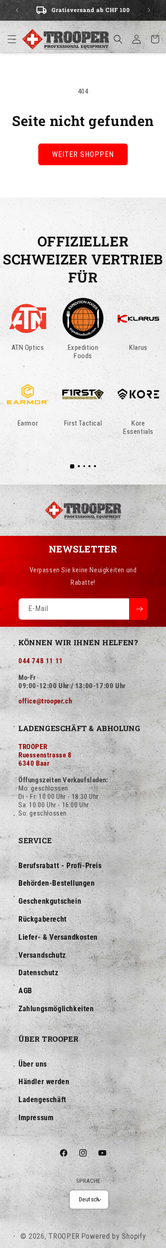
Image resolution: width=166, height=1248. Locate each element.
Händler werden (43, 1081)
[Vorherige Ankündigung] (17, 10)
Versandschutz (42, 955)
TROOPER (64, 1236)
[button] (12, 39)
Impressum (35, 1117)
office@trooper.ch (45, 701)
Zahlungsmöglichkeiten (56, 1008)
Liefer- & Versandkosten (58, 937)
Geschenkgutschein (49, 901)
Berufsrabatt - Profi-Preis (60, 865)
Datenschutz (38, 972)
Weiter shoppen (83, 154)
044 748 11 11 (40, 661)
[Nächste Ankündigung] (149, 10)
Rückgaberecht (42, 919)
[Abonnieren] (138, 609)
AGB (25, 990)
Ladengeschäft (42, 1099)
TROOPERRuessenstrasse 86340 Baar (45, 755)
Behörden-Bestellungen (56, 883)
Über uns (32, 1064)
